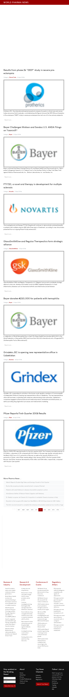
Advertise (22, 675)
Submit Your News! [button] (42, 684)
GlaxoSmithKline (13, 248)
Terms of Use (24, 681)
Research (38, 677)
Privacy (22, 677)
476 (58, 509)
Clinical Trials (12, 77)
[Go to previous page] (16, 509)
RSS (53, 689)
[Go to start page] (13, 509)
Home (21, 673)
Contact (22, 683)
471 (36, 509)
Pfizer (10, 417)
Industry (38, 675)
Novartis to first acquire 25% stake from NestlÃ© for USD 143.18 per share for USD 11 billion (33, 501)
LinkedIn (54, 687)
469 (28, 509)
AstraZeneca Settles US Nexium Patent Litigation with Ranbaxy (25, 493)
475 (53, 509)
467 (19, 509)
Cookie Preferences (25, 679)
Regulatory (39, 679)
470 (32, 509)
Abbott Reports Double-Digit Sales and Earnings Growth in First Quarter (27, 482)
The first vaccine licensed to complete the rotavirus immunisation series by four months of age (34, 505)
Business (11, 359)
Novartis (11, 191)
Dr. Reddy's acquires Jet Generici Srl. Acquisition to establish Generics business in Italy (32, 497)
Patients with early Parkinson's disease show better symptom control (27, 490)
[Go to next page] (61, 509)
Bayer (10, 134)
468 (23, 509)
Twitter (54, 685)
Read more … (8, 120)
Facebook (55, 683)
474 (49, 509)
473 (45, 509)
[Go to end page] (63, 509)
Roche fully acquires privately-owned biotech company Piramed (25, 486)
